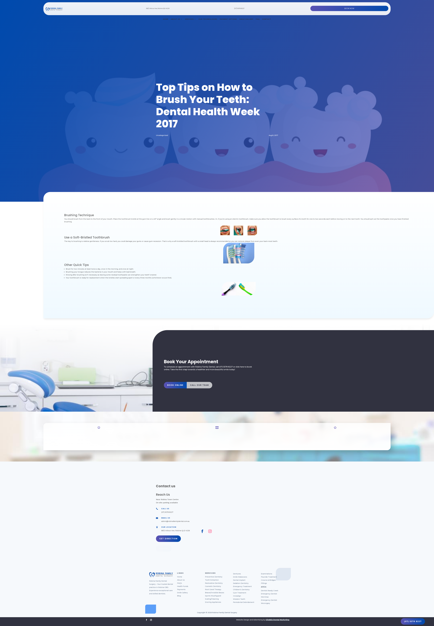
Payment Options (228, 19)
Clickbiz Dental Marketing (277, 620)
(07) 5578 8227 (239, 8)
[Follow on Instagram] (210, 531)
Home (165, 19)
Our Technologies (207, 19)
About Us (175, 19)
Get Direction (168, 539)
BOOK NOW (349, 8)
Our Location (168, 527)
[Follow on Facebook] (202, 531)
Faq (258, 19)
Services (189, 19)
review (163, 548)
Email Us (165, 518)
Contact (266, 19)
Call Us (165, 509)
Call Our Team (199, 385)
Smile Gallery (246, 19)
